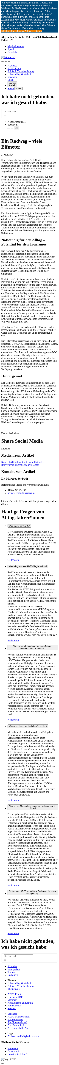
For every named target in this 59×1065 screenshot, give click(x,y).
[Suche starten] (5, 115)
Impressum (13, 1048)
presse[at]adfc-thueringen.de (22, 493)
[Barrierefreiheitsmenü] (2, 61)
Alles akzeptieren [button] (33, 31)
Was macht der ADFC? (19, 526)
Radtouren (13, 975)
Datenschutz (14, 1051)
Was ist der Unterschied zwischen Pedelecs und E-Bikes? (32, 807)
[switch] (24, 122)
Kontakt (12, 1008)
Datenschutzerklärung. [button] (33, 28)
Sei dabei (12, 77)
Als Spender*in (15, 1019)
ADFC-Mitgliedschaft (18, 1016)
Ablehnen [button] (6, 31)
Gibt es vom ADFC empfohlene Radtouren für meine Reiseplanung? (32, 892)
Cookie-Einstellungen (18, 1054)
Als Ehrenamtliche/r (17, 1022)
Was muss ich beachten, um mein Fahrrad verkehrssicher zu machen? (32, 647)
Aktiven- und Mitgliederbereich (23, 1036)
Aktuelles (12, 65)
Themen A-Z (14, 988)
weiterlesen (13, 560)
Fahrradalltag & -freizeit (19, 74)
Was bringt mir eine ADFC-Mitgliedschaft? (28, 566)
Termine (12, 972)
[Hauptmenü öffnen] (9, 61)
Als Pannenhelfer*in (18, 1028)
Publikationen (14, 1005)
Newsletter (13, 52)
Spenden (12, 49)
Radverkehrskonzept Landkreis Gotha (20, 465)
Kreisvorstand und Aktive (20, 1002)
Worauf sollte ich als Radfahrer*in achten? (28, 726)
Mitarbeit (12, 1000)
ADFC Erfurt (14, 68)
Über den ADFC (16, 997)
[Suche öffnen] (5, 61)
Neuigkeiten (14, 969)
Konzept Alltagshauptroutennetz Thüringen (22, 462)
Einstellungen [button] (18, 31)
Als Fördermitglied (17, 1025)
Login (11, 79)
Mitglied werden (16, 46)
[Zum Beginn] (2, 1063)
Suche (11, 88)
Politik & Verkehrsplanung (21, 71)
